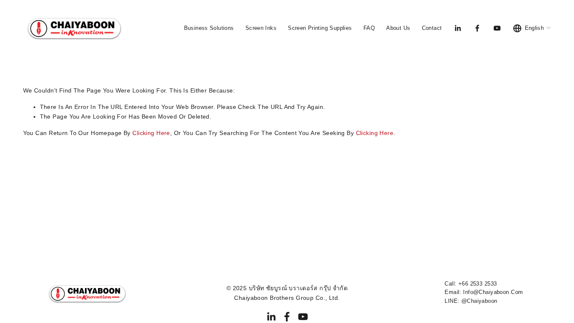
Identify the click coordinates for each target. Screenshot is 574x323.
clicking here (151, 133)
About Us (398, 28)
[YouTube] (497, 28)
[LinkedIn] (457, 28)
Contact (432, 28)
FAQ (369, 28)
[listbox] (532, 28)
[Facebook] (477, 28)
